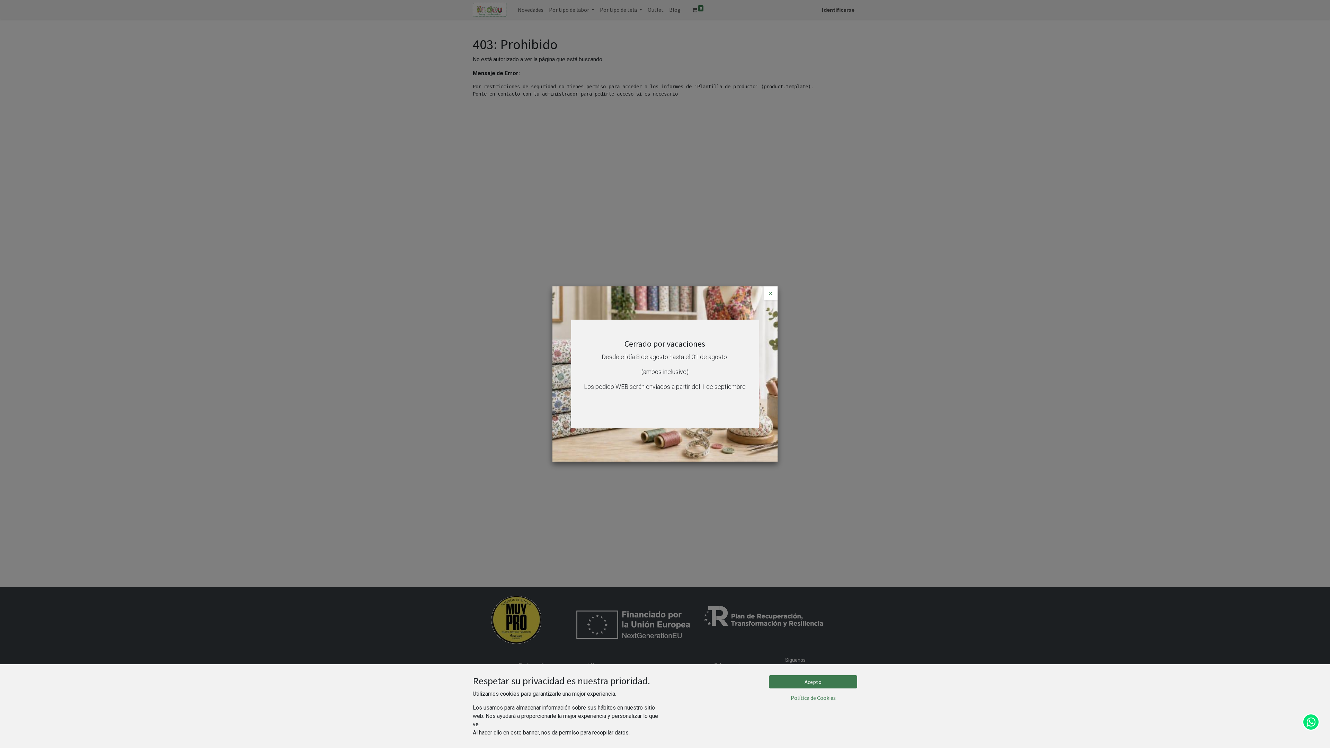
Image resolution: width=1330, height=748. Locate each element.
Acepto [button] (813, 681)
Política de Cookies (813, 697)
